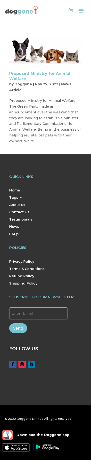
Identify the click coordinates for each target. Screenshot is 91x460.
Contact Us (19, 212)
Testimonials (20, 220)
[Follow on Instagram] (22, 364)
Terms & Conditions (27, 269)
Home (14, 190)
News (14, 227)
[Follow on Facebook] (13, 364)
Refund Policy (21, 276)
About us (17, 205)
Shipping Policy (23, 284)
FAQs (14, 234)
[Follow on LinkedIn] (31, 364)
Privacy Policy (21, 262)
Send (18, 328)
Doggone (23, 84)
